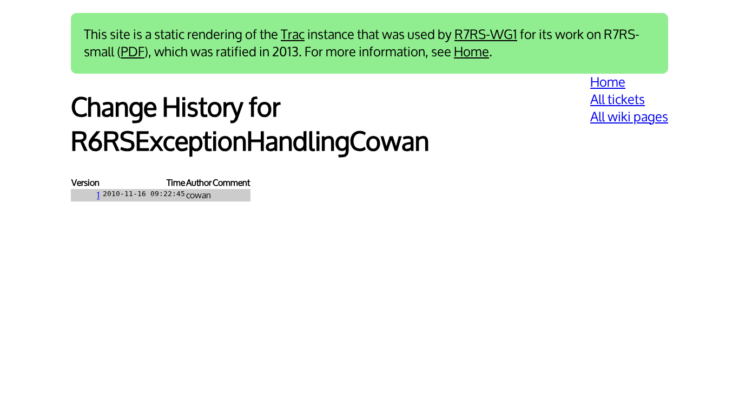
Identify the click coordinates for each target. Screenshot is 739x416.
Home (471, 52)
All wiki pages (629, 117)
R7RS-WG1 (485, 34)
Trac (293, 34)
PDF (132, 52)
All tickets (617, 99)
